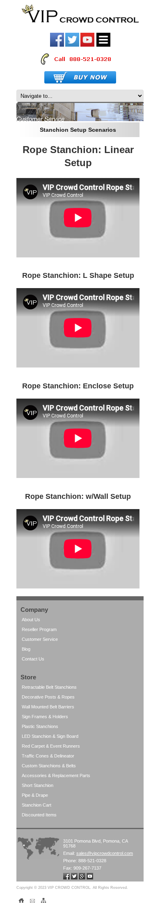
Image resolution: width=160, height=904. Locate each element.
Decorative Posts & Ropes (48, 696)
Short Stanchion (37, 785)
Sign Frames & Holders (45, 716)
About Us (31, 619)
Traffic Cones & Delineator (48, 755)
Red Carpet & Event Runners (51, 746)
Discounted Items (39, 814)
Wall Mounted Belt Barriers (48, 706)
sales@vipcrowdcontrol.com (104, 853)
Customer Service (40, 639)
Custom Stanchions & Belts (49, 765)
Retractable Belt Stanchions (49, 687)
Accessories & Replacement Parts (56, 775)
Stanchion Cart (36, 805)
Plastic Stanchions (40, 726)
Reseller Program (39, 629)
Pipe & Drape (35, 795)
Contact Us (33, 658)
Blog (26, 649)
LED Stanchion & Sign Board (50, 736)
